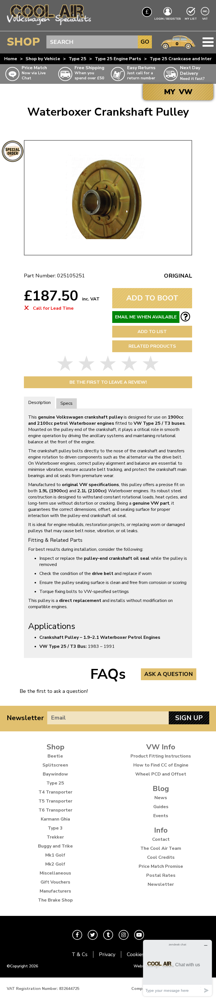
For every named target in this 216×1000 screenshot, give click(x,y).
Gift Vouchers (55, 882)
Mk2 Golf (55, 864)
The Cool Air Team (160, 848)
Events (160, 816)
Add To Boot (152, 298)
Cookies (135, 954)
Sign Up (189, 717)
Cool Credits (161, 857)
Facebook (77, 935)
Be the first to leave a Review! (108, 382)
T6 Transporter (55, 810)
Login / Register (167, 19)
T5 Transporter (55, 801)
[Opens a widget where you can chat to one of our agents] (177, 968)
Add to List (152, 332)
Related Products (152, 346)
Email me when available (146, 317)
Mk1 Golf (55, 855)
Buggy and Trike (55, 846)
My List (191, 19)
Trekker (55, 837)
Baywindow (55, 774)
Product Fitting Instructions (160, 756)
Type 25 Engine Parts (118, 59)
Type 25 (77, 59)
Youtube (139, 935)
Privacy (107, 954)
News (160, 798)
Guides (160, 807)
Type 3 (55, 828)
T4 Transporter (55, 792)
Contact (161, 839)
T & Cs (79, 954)
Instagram (124, 935)
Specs (66, 403)
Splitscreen (55, 765)
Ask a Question (168, 674)
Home (10, 59)
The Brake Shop (55, 900)
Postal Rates (161, 875)
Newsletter (25, 717)
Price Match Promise (161, 866)
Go (145, 42)
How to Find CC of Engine (160, 765)
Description (39, 402)
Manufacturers (55, 891)
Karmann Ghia (55, 819)
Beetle (55, 756)
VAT (205, 19)
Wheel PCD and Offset (160, 774)
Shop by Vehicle (43, 59)
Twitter (93, 935)
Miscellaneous (55, 873)
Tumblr (108, 935)
